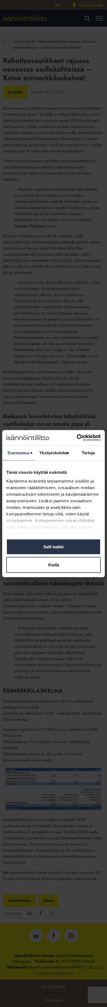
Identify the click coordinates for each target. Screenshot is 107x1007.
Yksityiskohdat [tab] (53, 452)
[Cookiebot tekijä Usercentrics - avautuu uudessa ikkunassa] (77, 437)
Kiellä (53, 564)
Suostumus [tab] (18, 452)
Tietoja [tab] (88, 452)
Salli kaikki (53, 546)
